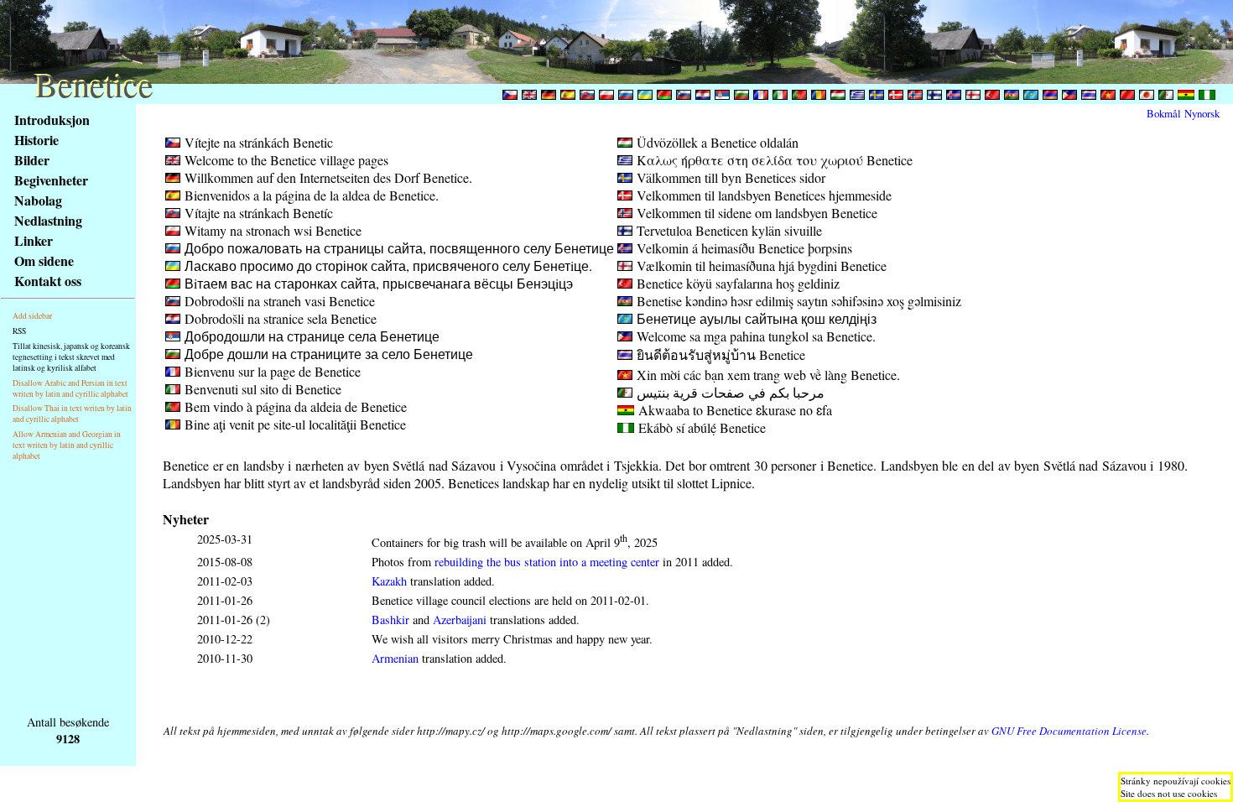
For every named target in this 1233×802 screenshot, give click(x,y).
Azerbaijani (459, 620)
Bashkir (390, 620)
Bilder (31, 159)
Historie (36, 139)
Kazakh (389, 581)
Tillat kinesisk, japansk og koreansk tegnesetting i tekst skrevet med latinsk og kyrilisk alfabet (71, 357)
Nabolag (38, 200)
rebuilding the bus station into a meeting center (546, 562)
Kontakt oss (47, 280)
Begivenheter (51, 180)
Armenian (395, 658)
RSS (19, 330)
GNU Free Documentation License (1069, 730)
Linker (33, 240)
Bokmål (1164, 113)
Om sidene (44, 260)
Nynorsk (1202, 113)
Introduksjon (52, 119)
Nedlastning (48, 220)
